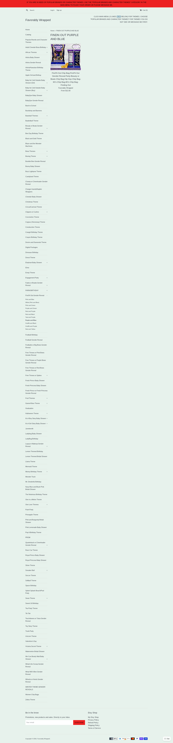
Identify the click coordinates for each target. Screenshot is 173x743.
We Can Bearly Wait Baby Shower (36, 658)
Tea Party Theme (31, 608)
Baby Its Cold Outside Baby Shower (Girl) (36, 81)
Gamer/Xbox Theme (36, 403)
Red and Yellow (30, 329)
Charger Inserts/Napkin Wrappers (33, 190)
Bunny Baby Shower (32, 166)
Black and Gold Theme (33, 138)
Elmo (27, 267)
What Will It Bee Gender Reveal (33, 673)
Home (27, 29)
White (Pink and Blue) (32, 302)
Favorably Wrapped (38, 20)
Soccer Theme (30, 575)
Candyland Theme (32, 176)
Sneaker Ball (36, 570)
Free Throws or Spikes (36, 375)
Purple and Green (31, 308)
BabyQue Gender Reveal (34, 100)
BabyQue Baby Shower (33, 95)
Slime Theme (30, 565)
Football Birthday (31, 335)
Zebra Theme (30, 699)
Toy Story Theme (31, 626)
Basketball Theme (31, 121)
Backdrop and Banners (33, 111)
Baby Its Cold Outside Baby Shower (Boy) (36, 89)
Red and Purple (30, 311)
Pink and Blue (29, 299)
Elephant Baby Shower (36, 262)
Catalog (28, 35)
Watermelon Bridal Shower (34, 651)
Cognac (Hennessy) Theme (35, 222)
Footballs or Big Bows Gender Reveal (36, 346)
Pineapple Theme (31, 515)
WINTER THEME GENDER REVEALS (35, 688)
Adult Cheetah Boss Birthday (36, 47)
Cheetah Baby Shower (33, 197)
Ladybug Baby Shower (33, 433)
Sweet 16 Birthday (31, 603)
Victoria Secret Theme (36, 646)
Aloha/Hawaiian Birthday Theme (34, 69)
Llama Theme (30, 461)
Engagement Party (36, 278)
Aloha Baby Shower (32, 57)
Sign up (59, 10)
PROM (27, 537)
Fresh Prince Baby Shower (35, 380)
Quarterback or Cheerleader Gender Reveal (36, 544)
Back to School (30, 105)
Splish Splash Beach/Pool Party (34, 592)
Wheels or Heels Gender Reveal (34, 680)
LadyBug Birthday (31, 439)
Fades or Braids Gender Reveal (36, 284)
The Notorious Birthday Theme (36, 494)
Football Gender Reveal (33, 340)
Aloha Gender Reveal (33, 62)
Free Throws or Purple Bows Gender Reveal (35, 361)
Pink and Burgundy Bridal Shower (34, 521)
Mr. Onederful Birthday (33, 482)
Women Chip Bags (32, 694)
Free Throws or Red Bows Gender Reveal (34, 369)
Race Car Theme (31, 550)
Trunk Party (29, 631)
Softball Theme (30, 580)
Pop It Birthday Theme (33, 532)
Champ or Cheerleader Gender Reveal (36, 183)
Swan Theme (36, 598)
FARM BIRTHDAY (36, 290)
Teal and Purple (30, 317)
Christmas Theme (31, 202)
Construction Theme (32, 227)
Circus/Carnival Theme (33, 207)
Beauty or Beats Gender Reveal (36, 127)
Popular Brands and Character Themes (36, 41)
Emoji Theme (30, 273)
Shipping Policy (94, 725)
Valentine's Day (31, 641)
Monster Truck (30, 477)
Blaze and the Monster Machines (33, 145)
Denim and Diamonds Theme (35, 242)
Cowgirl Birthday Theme (34, 232)
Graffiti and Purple (31, 326)
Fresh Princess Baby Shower (35, 385)
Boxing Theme (36, 156)
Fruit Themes (36, 398)
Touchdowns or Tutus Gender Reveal (35, 620)
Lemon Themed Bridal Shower (36, 456)
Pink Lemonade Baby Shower (36, 527)
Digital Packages (31, 247)
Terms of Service (94, 728)
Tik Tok (27, 613)
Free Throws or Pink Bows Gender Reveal (34, 354)
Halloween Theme (36, 413)
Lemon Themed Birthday (34, 451)
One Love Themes (36, 504)
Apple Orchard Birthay (33, 75)
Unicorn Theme (30, 636)
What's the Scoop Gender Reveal (34, 665)
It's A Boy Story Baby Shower (36, 418)
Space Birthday (30, 585)
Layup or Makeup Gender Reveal (36, 445)
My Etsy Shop (93, 717)
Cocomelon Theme (32, 217)
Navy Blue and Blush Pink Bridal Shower (34, 488)
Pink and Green (30, 305)
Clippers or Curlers (36, 212)
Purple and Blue (30, 320)
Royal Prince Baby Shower (35, 555)
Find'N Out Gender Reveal (36, 295)
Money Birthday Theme (36, 471)
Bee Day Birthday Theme (34, 133)
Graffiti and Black (30, 323)
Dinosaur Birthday (31, 252)
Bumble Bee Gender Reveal (35, 161)
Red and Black (30, 314)
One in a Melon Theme (33, 499)
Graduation (29, 408)
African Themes (36, 52)
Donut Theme (30, 257)
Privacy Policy (93, 720)
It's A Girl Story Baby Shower (36, 423)
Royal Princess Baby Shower (35, 560)
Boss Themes (36, 151)
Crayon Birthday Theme (33, 237)
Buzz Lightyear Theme (33, 171)
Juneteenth (29, 429)
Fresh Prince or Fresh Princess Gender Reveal (36, 392)
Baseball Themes (36, 116)
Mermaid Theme (31, 466)
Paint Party (29, 509)
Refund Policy (93, 723)
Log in (52, 10)
